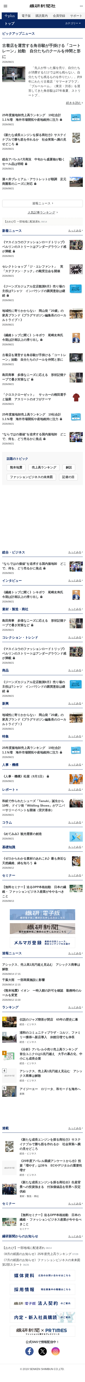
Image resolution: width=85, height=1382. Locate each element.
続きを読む (73, 103)
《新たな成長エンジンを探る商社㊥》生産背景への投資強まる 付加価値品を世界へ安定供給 (50, 1186)
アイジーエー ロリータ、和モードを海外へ (50, 1089)
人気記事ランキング (41, 212)
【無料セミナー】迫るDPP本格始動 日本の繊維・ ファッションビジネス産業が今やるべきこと (34, 891)
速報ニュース (41, 203)
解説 (69, 467)
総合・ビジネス (28, 1024)
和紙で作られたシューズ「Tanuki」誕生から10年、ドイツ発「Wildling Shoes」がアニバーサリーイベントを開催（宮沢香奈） (33, 805)
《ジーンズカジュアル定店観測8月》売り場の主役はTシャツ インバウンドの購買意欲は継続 (33, 291)
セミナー (24, 1229)
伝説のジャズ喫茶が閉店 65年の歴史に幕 (49, 1019)
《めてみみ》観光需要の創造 (22, 834)
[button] (15, 6)
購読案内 (42, 15)
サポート (76, 15)
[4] (9, 1075)
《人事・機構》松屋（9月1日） (23, 776)
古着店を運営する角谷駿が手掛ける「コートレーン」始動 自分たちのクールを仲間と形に (41, 51)
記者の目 (68, 477)
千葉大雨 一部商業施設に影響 (23, 980)
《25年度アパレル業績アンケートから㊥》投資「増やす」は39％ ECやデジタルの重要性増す (51, 1165)
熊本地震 (16, 467)
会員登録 (59, 15)
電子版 (26, 15)
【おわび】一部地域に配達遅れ (22, 221)
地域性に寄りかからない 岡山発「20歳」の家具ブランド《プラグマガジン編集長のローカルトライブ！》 (34, 315)
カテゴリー (71, 23)
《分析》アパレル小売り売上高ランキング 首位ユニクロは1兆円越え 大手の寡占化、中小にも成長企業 (51, 1054)
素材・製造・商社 (29, 1196)
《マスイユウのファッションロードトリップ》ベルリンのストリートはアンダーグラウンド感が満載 (34, 246)
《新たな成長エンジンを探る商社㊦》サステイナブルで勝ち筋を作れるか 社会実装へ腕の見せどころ (34, 139)
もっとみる (74, 230)
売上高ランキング (44, 467)
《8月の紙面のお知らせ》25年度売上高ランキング (36, 1254)
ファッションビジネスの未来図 (31, 477)
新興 (22, 1093)
